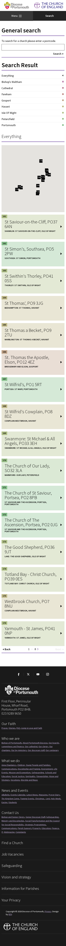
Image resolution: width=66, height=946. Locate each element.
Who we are (10, 738)
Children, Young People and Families (33, 765)
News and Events (15, 790)
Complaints (21, 832)
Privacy (48, 911)
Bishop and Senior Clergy (13, 817)
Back (7, 649)
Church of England (20, 927)
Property (36, 828)
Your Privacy (11, 900)
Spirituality (30, 776)
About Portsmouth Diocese (35, 742)
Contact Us (10, 812)
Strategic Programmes (35, 824)
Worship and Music (29, 780)
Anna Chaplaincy (9, 765)
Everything (8, 75)
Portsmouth (9, 125)
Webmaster (9, 832)
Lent (48, 798)
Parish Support (24, 828)
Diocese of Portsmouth (16, 5)
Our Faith (9, 723)
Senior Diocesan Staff (35, 817)
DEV (10, 914)
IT (2, 832)
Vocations (15, 780)
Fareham (7, 94)
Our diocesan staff (36, 750)
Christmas (40, 798)
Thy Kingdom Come (10, 798)
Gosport (6, 100)
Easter (4, 802)
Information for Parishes (20, 888)
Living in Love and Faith (31, 728)
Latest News (32, 794)
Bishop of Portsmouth (12, 742)
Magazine (43, 794)
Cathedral (7, 88)
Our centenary (52, 750)
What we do (11, 760)
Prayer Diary (54, 794)
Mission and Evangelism (20, 772)
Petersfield (8, 119)
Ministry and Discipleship (13, 820)
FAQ (18, 728)
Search (57, 53)
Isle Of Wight (9, 112)
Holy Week (56, 798)
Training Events (27, 798)
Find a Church (12, 842)
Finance (55, 828)
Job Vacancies (13, 854)
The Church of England (48, 5)
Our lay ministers (19, 750)
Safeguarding (38, 772)
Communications (9, 768)
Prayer (5, 728)
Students (12, 802)
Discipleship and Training (29, 768)
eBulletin (6, 794)
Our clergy (43, 746)
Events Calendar (18, 794)
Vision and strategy (16, 877)
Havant (6, 106)
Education (46, 828)
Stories (12, 728)
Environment (47, 768)
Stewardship (42, 776)
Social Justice (18, 776)
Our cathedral (31, 746)
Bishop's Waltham (12, 82)
